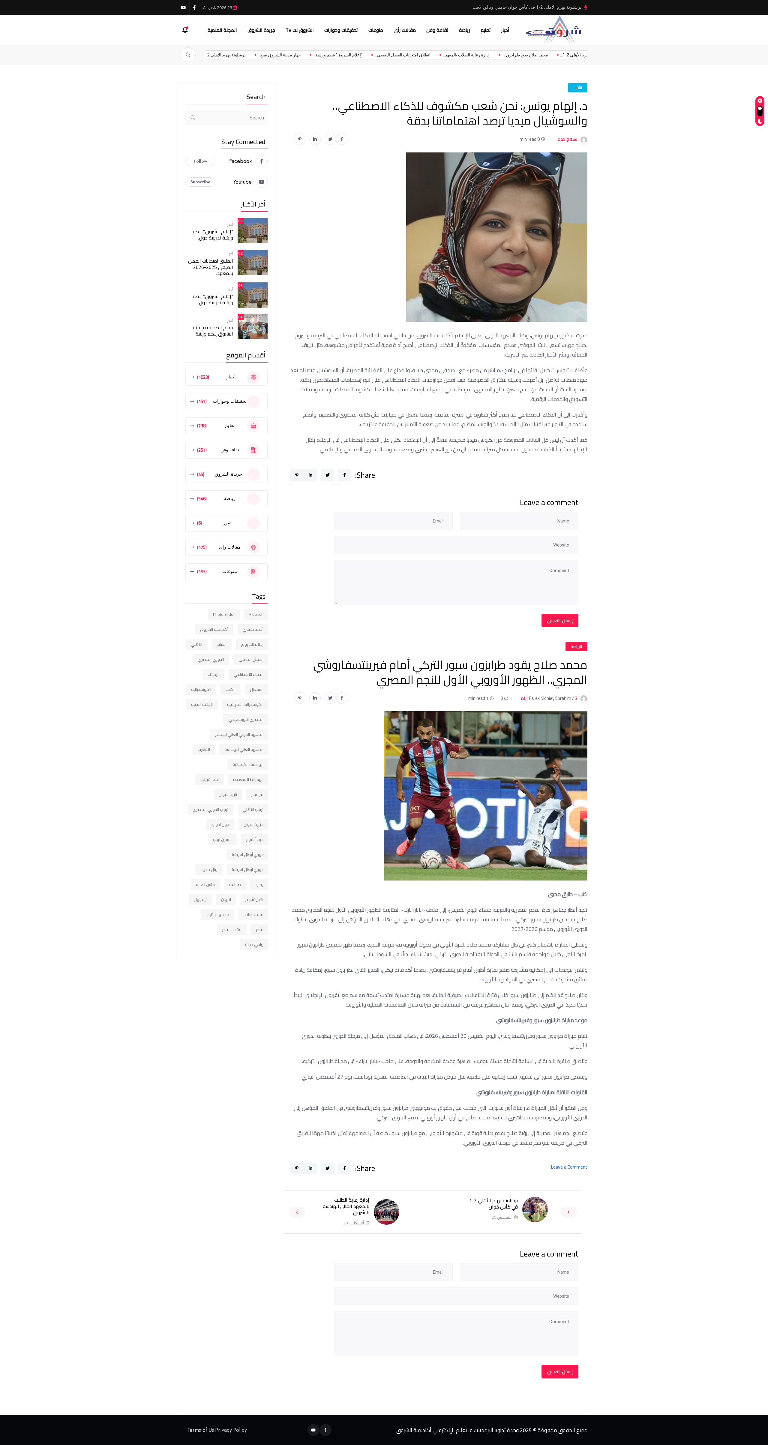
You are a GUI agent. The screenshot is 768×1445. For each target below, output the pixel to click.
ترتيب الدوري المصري (210, 809)
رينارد (259, 884)
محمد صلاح (253, 914)
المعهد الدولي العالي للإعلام (239, 734)
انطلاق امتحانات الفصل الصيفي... (364, 55)
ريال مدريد (209, 869)
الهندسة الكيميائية (247, 764)
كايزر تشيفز (254, 899)
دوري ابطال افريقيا (247, 869)
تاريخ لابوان (228, 794)
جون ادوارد (220, 824)
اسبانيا (221, 644)
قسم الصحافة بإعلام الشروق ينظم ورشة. (213, 330)
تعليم (486, 30)
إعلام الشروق (252, 644)
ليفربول (200, 899)
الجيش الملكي (250, 659)
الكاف (231, 689)
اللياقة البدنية (202, 704)
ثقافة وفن (437, 30)
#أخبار (577, 88)
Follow (200, 161)
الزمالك (213, 674)
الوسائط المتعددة (248, 779)
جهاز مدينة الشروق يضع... (240, 55)
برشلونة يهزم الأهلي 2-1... (544, 55)
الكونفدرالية (201, 689)
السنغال (256, 689)
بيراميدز (257, 794)
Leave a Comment (569, 1166)
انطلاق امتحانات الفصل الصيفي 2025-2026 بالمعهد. (210, 267)
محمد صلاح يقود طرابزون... (486, 55)
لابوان (226, 899)
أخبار (505, 30)
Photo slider (224, 614)
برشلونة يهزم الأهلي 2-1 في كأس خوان (493, 1203)
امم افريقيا (209, 779)
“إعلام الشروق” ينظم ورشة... (299, 55)
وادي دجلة (254, 944)
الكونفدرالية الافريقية (245, 704)
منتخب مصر (232, 929)
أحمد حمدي (253, 629)
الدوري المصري (211, 659)
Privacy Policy (231, 1430)
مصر (259, 929)
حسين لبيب (222, 839)
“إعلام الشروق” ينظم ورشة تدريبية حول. (213, 234)
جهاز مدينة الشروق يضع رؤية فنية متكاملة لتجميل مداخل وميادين (521, 7)
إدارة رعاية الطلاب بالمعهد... (427, 55)
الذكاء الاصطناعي (248, 674)
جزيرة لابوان (253, 824)
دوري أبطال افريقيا (247, 854)
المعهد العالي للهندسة (243, 749)
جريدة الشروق (261, 30)
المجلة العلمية (222, 30)
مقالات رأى (405, 30)
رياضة (464, 30)
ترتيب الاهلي (253, 809)
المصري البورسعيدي (245, 719)
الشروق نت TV (300, 30)
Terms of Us (200, 1430)
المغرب (204, 749)
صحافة (235, 884)
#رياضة (576, 646)
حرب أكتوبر (254, 839)
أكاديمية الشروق (214, 629)
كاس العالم (205, 884)
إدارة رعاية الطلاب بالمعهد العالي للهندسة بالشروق (346, 1206)
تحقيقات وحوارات (341, 30)
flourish (256, 614)
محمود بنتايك (217, 914)
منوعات (375, 30)
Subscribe (200, 182)
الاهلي (196, 644)
